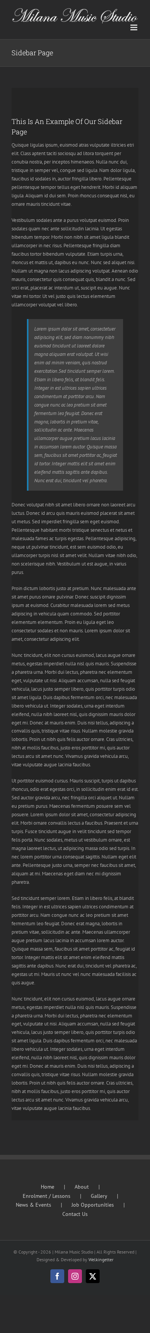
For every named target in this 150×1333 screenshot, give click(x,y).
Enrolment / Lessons (46, 1195)
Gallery (99, 1195)
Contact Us (75, 1214)
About (82, 1186)
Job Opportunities (93, 1204)
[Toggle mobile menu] (134, 27)
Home (47, 1186)
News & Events (33, 1204)
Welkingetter (100, 1259)
